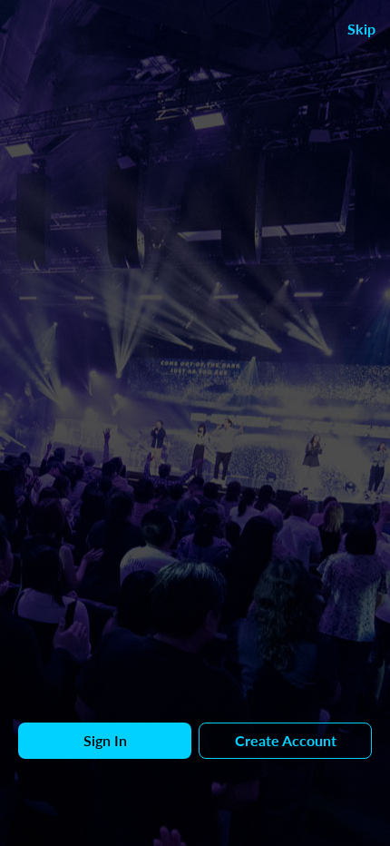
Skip (361, 28)
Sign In (105, 740)
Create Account (285, 740)
